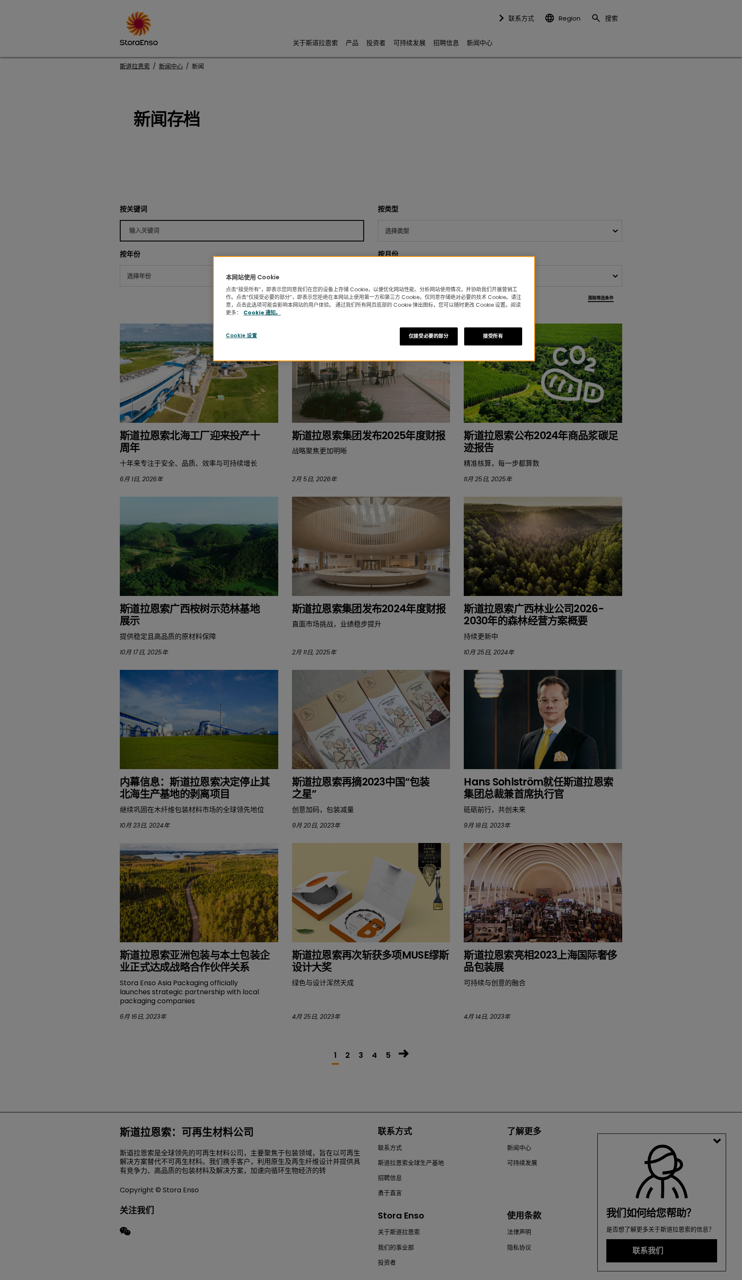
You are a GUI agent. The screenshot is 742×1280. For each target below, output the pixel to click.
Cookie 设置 (241, 335)
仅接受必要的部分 (429, 336)
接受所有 (493, 336)
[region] (374, 309)
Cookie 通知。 (262, 312)
